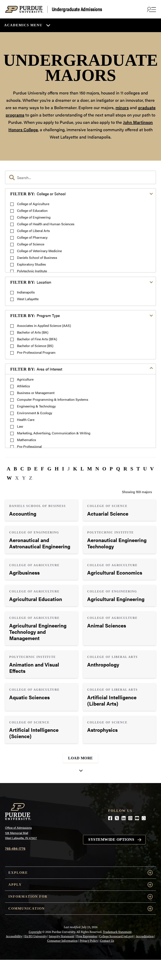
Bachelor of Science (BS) (35, 345)
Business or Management (36, 392)
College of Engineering (34, 217)
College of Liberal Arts (33, 230)
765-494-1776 (15, 848)
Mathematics (26, 439)
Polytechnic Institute (32, 270)
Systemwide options (111, 839)
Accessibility (14, 936)
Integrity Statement (61, 936)
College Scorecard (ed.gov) (116, 936)
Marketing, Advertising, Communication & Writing (53, 433)
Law (20, 426)
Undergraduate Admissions (77, 9)
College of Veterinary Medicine (39, 250)
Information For (28, 896)
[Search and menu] (151, 9)
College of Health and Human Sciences (45, 223)
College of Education (32, 210)
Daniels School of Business (37, 257)
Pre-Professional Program (36, 352)
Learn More (41, 510)
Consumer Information (62, 941)
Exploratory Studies (31, 264)
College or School (38, 193)
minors (122, 107)
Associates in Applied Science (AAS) (44, 325)
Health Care (25, 419)
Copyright (35, 932)
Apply (15, 884)
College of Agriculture (33, 203)
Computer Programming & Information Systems (52, 399)
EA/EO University (35, 936)
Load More (80, 758)
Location (30, 282)
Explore (18, 872)
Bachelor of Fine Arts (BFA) (37, 339)
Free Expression (86, 936)
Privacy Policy (89, 941)
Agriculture (25, 379)
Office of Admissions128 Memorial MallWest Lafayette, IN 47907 (21, 832)
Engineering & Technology (36, 406)
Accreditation (145, 936)
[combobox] (80, 177)
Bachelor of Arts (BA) (32, 332)
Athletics (23, 386)
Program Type (35, 315)
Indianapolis (26, 292)
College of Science (30, 244)
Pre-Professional (29, 446)
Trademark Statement (117, 932)
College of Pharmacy (32, 237)
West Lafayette (28, 298)
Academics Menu (23, 25)
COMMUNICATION (26, 908)
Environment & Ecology (34, 412)
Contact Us (107, 941)
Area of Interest (36, 369)
